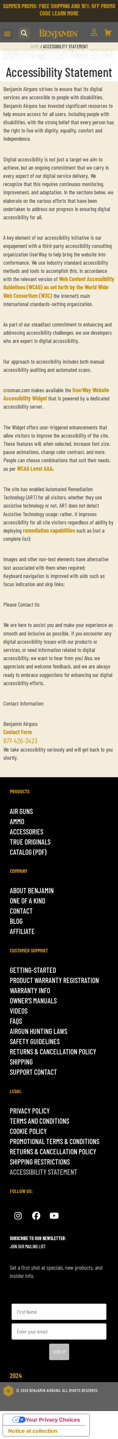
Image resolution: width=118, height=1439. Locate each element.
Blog (16, 921)
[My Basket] (108, 33)
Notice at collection (32, 1430)
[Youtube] (54, 1216)
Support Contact (33, 1071)
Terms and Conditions (39, 1120)
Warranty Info (30, 990)
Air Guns (21, 811)
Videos (19, 1010)
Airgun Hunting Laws (38, 1031)
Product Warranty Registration (54, 980)
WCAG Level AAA (34, 468)
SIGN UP (59, 1352)
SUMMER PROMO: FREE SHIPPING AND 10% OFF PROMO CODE (59, 9)
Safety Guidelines (35, 1041)
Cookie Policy (28, 1131)
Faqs (16, 1021)
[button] (7, 33)
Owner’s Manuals (33, 1000)
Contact (21, 910)
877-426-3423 (20, 740)
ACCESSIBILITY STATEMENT (43, 1171)
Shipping (21, 1061)
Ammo (17, 821)
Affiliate (22, 931)
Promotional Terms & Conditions (54, 1141)
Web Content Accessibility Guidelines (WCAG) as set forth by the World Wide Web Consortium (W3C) (58, 287)
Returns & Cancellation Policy (53, 1051)
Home (34, 46)
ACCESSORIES (26, 831)
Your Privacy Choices (53, 1419)
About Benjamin (32, 890)
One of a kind (27, 900)
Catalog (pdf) (28, 852)
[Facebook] (36, 1216)
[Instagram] (18, 1216)
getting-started (33, 970)
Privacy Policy (30, 1110)
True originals (30, 841)
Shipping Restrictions (40, 1161)
